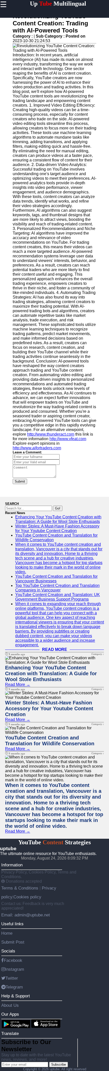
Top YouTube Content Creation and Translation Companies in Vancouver (57, 587)
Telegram (14, 987)
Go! (57, 508)
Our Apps (10, 1014)
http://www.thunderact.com (50, 434)
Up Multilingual (58, 3)
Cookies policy (27, 896)
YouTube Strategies (54, 842)
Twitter (11, 978)
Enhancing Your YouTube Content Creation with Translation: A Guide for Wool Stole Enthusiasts (58, 519)
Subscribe (58, 1064)
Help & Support (15, 995)
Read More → (17, 684)
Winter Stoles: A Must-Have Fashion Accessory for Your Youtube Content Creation (57, 528)
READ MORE (54, 649)
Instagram (14, 969)
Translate (10, 1033)
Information (12, 864)
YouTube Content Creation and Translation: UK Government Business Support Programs (57, 596)
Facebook (13, 960)
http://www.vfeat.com (67, 439)
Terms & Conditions (20, 888)
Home (6, 933)
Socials (8, 950)
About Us (10, 1005)
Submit (20, 481)
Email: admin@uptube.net (25, 914)
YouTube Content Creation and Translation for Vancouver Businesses (56, 578)
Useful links (12, 923)
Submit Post (12, 942)
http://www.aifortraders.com (37, 448)
